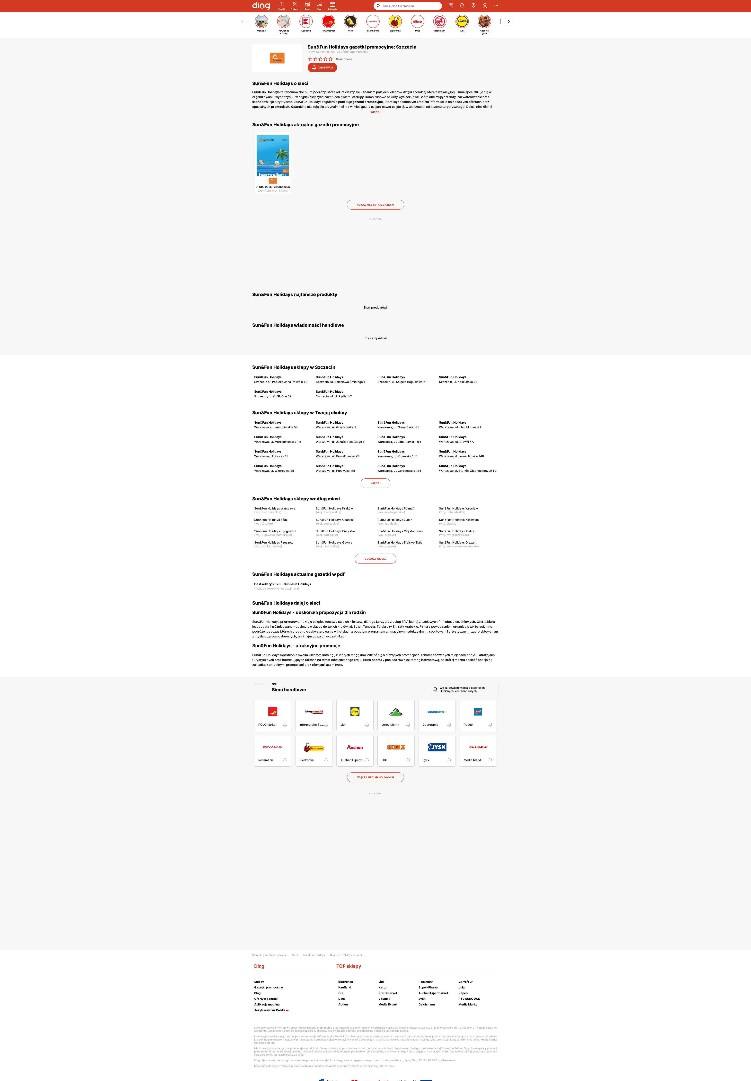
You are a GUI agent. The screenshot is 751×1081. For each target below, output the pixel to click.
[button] (450, 6)
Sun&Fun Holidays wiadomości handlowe (298, 325)
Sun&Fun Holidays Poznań (395, 508)
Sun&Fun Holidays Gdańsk (334, 520)
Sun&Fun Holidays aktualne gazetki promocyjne (305, 124)
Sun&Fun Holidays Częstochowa (400, 531)
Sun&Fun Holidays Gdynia (334, 542)
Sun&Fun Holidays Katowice (459, 520)
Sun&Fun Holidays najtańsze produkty (294, 294)
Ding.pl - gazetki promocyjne (269, 955)
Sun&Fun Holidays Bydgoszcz (275, 531)
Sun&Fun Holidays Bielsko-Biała (399, 542)
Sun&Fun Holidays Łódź (270, 520)
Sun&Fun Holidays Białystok (335, 531)
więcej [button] (375, 483)
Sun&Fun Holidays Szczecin (346, 955)
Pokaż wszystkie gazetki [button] (375, 204)
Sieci (274, 684)
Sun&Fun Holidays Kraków (334, 508)
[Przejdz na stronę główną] (261, 6)
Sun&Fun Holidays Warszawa (274, 508)
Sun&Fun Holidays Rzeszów (273, 542)
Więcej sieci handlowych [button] (375, 777)
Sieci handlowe (289, 689)
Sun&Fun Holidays (314, 955)
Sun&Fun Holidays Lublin (394, 520)
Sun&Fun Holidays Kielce (456, 531)
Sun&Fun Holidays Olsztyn (457, 542)
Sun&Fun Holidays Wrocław (458, 508)
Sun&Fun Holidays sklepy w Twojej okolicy (299, 412)
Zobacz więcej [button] (375, 558)
